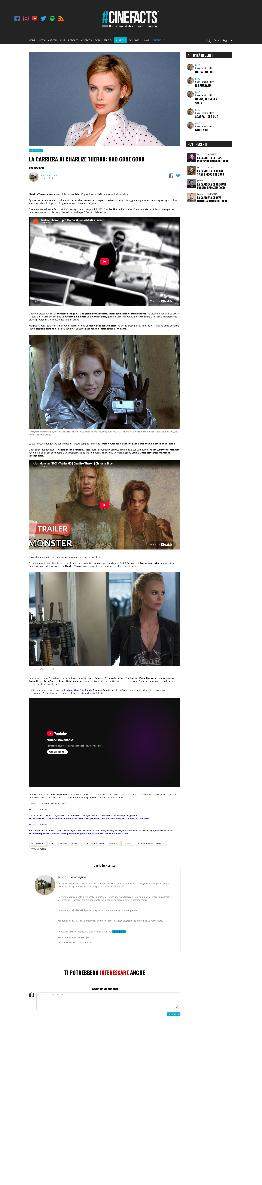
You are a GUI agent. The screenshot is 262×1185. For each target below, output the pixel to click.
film (62, 40)
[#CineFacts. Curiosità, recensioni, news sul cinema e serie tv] (129, 27)
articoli (52, 40)
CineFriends (158, 40)
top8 (97, 40)
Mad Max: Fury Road (79, 690)
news (42, 40)
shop (146, 40)
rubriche (121, 40)
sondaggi (134, 40)
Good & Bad (119, 931)
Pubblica (174, 1014)
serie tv (108, 40)
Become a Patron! (38, 809)
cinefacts (86, 40)
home (32, 40)
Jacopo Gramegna (51, 175)
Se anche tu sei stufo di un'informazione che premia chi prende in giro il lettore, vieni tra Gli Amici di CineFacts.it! (90, 818)
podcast (73, 40)
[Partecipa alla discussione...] (108, 1001)
